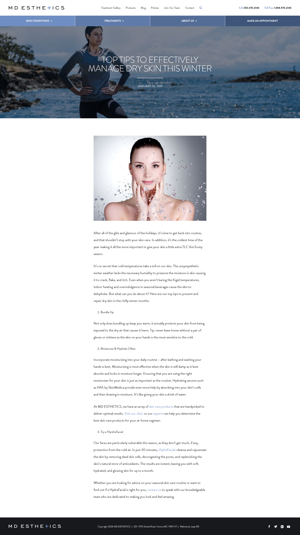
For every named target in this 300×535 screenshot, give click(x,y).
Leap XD (195, 526)
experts (158, 413)
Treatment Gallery (110, 8)
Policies (155, 8)
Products (131, 8)
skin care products (161, 406)
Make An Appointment (262, 21)
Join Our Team (172, 8)
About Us (187, 21)
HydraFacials (167, 449)
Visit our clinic (133, 413)
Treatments (112, 21)
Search (201, 7)
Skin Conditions (37, 21)
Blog (143, 8)
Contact (189, 8)
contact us (154, 489)
